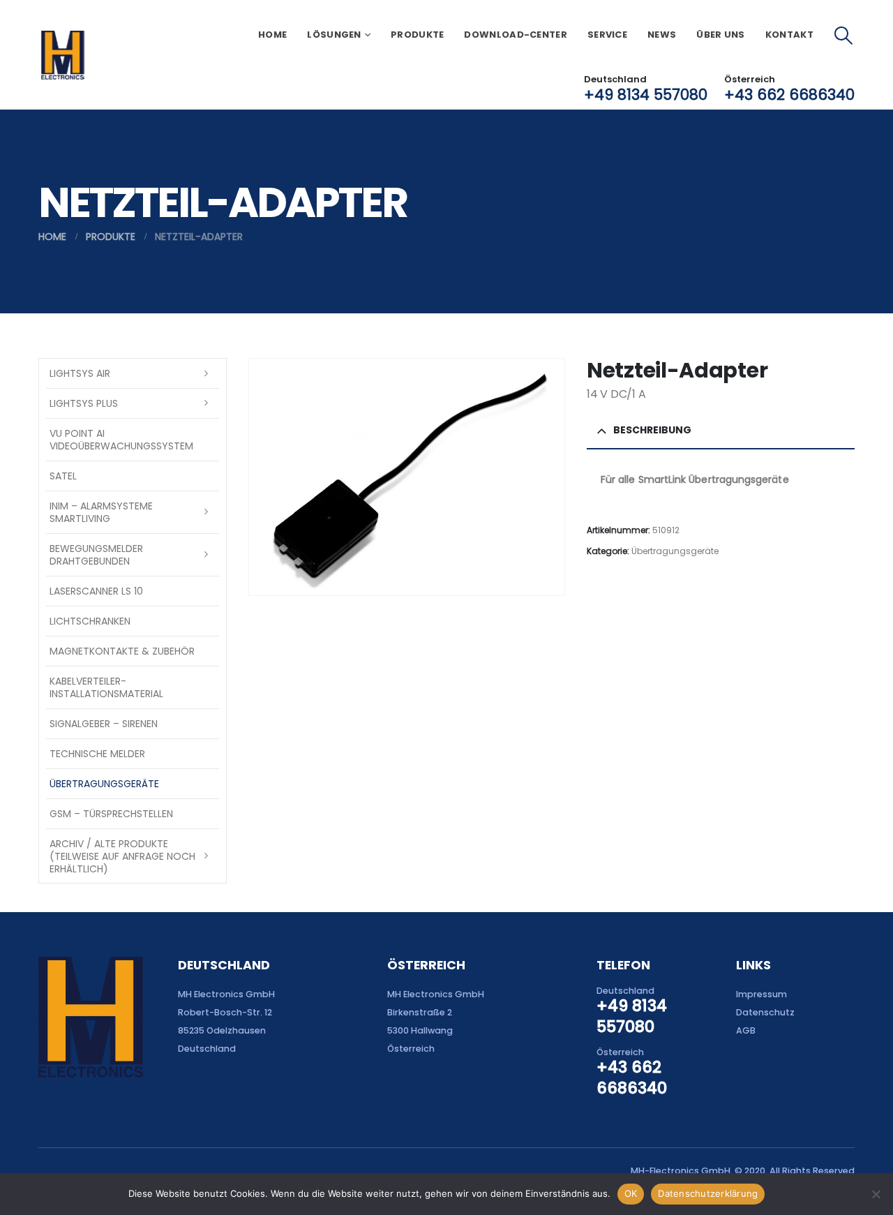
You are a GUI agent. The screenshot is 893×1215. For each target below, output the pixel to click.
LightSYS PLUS (84, 403)
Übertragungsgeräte (675, 551)
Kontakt (789, 34)
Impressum (761, 994)
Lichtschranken (90, 621)
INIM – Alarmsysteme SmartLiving (101, 512)
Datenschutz (765, 1012)
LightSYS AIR (80, 373)
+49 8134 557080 (645, 94)
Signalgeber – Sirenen (104, 724)
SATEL (63, 476)
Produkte (417, 34)
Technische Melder (97, 754)
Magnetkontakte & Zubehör (122, 651)
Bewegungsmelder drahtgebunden (96, 555)
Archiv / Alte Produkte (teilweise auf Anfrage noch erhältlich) (122, 856)
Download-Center (515, 34)
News (661, 34)
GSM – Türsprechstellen (111, 814)
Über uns (720, 34)
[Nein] (876, 1194)
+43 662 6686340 (789, 94)
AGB (746, 1030)
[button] (844, 36)
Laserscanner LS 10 (96, 591)
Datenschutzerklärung (708, 1193)
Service (607, 34)
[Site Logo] (62, 55)
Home (272, 34)
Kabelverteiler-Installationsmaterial (106, 687)
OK (631, 1193)
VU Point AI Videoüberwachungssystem (121, 439)
